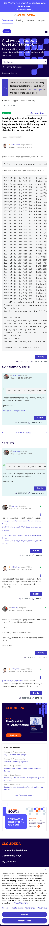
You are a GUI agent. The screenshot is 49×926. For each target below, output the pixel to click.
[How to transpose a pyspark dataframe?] (2, 432)
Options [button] (8, 105)
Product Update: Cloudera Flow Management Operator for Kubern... (24, 779)
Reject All (24, 914)
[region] (24, 896)
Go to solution (37, 113)
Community (7, 20)
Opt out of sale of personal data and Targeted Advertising (24, 908)
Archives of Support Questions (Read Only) (19, 101)
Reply (41, 356)
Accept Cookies (24, 921)
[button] (45, 152)
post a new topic (35, 89)
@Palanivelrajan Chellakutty (12, 681)
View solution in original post (14, 411)
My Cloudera (9, 861)
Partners (30, 20)
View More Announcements (24, 795)
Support (41, 20)
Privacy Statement (21, 903)
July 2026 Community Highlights (15, 755)
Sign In (7, 31)
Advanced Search (9, 73)
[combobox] (24, 66)
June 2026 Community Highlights (16, 762)
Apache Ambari (15, 137)
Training (19, 20)
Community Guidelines (14, 850)
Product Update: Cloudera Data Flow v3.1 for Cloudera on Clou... (23, 788)
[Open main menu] (46, 31)
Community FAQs (11, 855)
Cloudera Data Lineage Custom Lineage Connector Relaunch (22, 770)
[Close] (45, 870)
